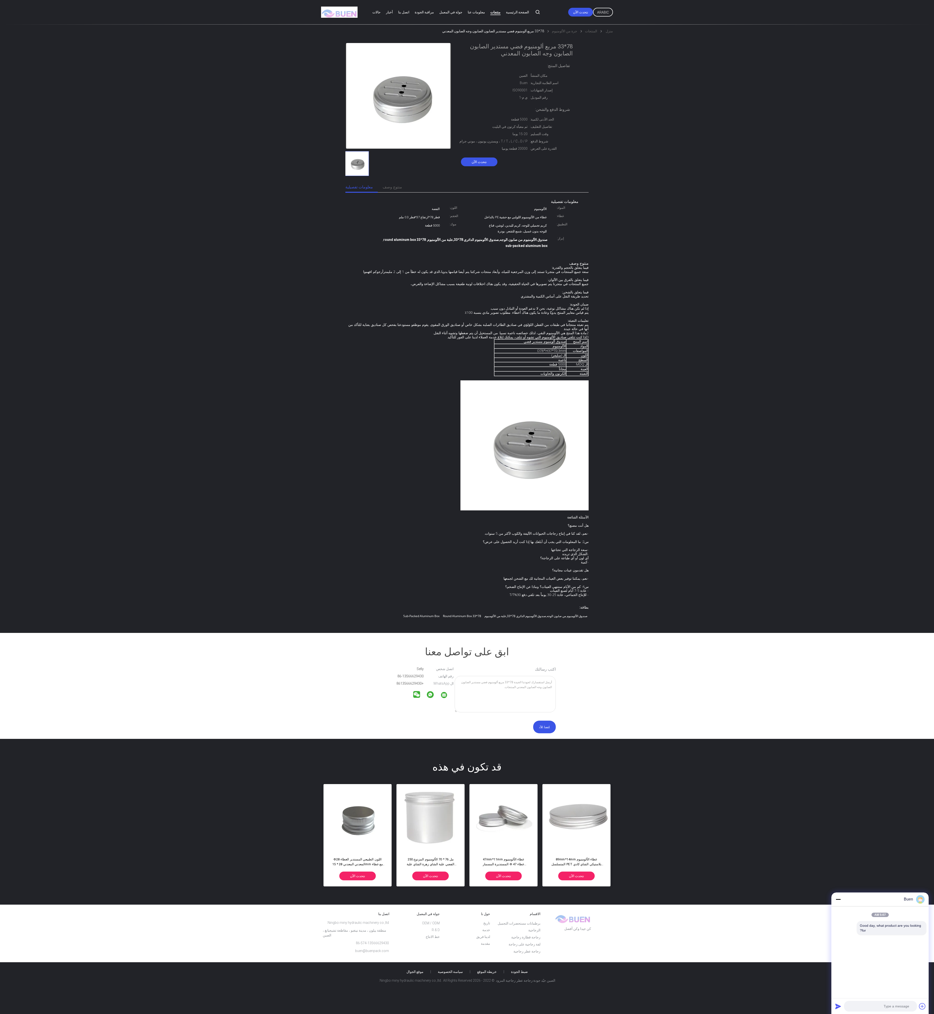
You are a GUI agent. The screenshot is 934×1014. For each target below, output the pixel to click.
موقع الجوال (414, 971)
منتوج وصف (392, 187)
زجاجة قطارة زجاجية (525, 937)
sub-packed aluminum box (421, 616)
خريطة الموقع (487, 971)
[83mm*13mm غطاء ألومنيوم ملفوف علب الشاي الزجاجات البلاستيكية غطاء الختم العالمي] (576, 818)
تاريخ (486, 923)
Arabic (603, 12)
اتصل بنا (403, 12)
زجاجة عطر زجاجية (526, 951)
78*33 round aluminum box (462, 616)
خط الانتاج (433, 937)
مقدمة (485, 943)
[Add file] (922, 1006)
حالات (376, 12)
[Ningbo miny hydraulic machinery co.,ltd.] (447, 696)
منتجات (495, 12)
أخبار (389, 12)
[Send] (838, 1006)
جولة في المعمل (450, 12)
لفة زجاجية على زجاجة (524, 944)
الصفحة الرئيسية (517, 12)
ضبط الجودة (519, 971)
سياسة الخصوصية (450, 971)
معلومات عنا (476, 12)
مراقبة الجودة (424, 12)
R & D (436, 930)
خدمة (486, 930)
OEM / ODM (431, 923)
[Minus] (838, 899)
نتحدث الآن (580, 12)
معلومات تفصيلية (359, 187)
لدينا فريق (483, 937)
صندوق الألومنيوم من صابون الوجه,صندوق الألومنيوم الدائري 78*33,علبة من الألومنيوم (536, 616)
